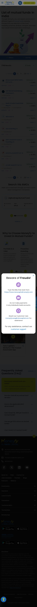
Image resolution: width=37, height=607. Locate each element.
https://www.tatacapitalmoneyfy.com (18, 292)
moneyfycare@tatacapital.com (17, 318)
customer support (18, 329)
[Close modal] (33, 275)
